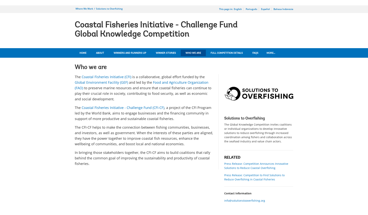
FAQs (255, 53)
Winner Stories (166, 53)
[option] (258, 109)
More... (271, 53)
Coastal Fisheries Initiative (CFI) (106, 77)
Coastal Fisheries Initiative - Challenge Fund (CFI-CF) (123, 107)
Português (251, 9)
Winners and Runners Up (130, 53)
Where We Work (84, 8)
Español (265, 9)
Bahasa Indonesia (283, 9)
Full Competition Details (227, 53)
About (100, 53)
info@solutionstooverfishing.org (244, 200)
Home (83, 53)
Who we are (193, 53)
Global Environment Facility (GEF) (101, 82)
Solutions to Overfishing (109, 8)
